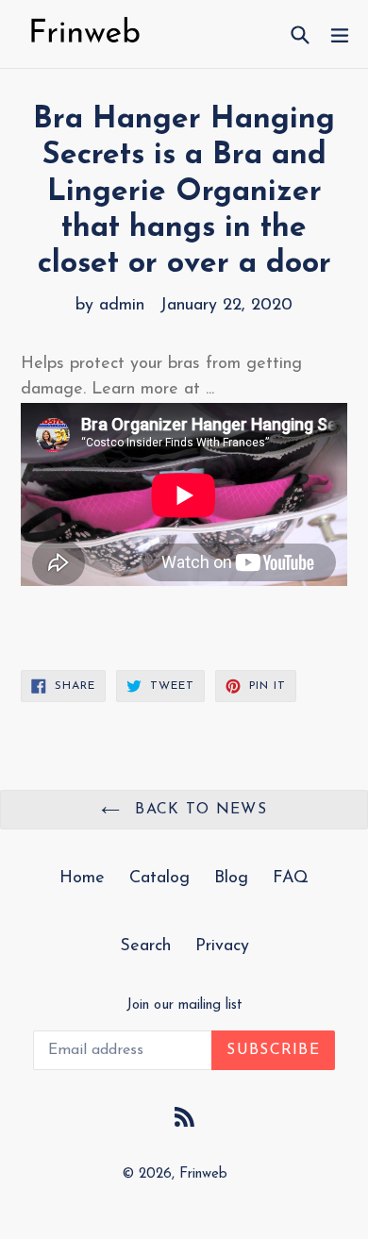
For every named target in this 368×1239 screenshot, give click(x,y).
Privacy (222, 946)
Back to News (198, 809)
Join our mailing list (184, 1005)
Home (82, 878)
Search (145, 946)
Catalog (159, 878)
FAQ (291, 878)
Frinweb (203, 1174)
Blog (231, 878)
